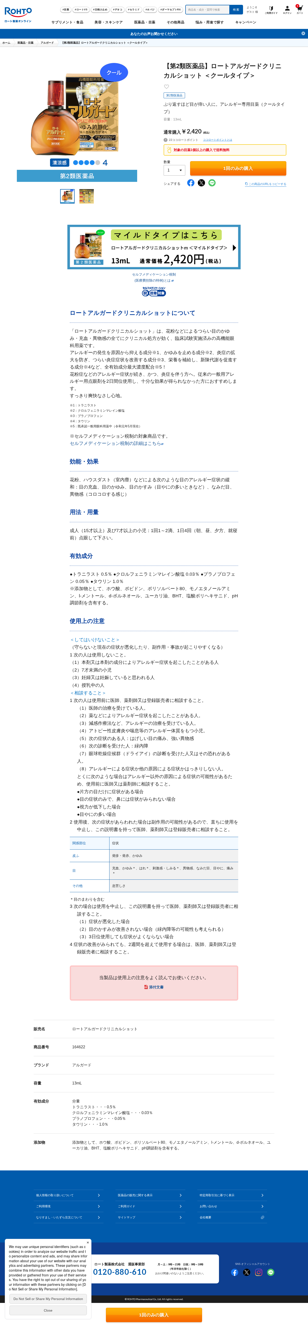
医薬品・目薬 (25, 42)
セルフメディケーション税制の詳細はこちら (115, 443)
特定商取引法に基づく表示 (217, 1195)
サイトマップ (126, 1217)
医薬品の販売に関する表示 (135, 1195)
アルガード (47, 42)
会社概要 (205, 1217)
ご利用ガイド (126, 1206)
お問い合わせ (208, 1206)
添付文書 (156, 987)
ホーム (6, 42)
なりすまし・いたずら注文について (59, 1217)
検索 (236, 9)
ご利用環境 (43, 1206)
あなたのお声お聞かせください (154, 34)
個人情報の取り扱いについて (55, 1195)
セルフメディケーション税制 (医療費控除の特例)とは (154, 277)
